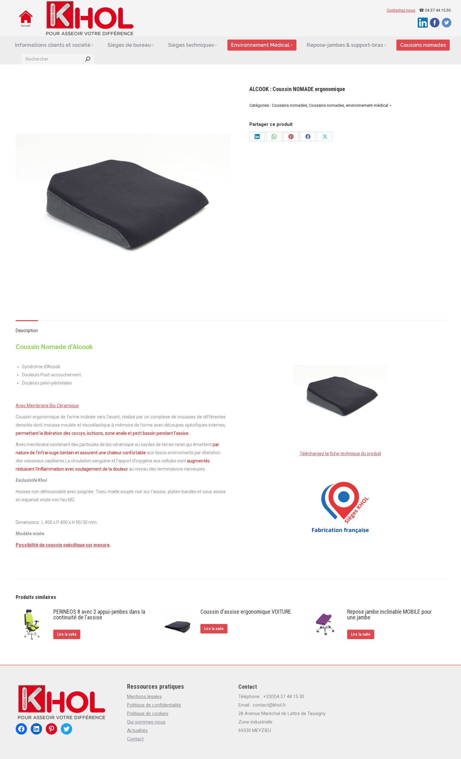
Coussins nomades (289, 105)
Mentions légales (144, 696)
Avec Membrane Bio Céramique (47, 405)
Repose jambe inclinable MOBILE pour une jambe (389, 614)
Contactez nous (401, 10)
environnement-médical (367, 105)
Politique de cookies (147, 713)
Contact (135, 739)
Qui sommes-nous (146, 722)
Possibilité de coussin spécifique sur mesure (62, 544)
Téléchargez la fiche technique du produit (340, 453)
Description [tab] (27, 330)
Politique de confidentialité (154, 705)
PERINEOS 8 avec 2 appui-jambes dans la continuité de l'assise (99, 614)
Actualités (137, 730)
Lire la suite (67, 634)
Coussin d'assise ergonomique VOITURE (245, 612)
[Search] (87, 59)
